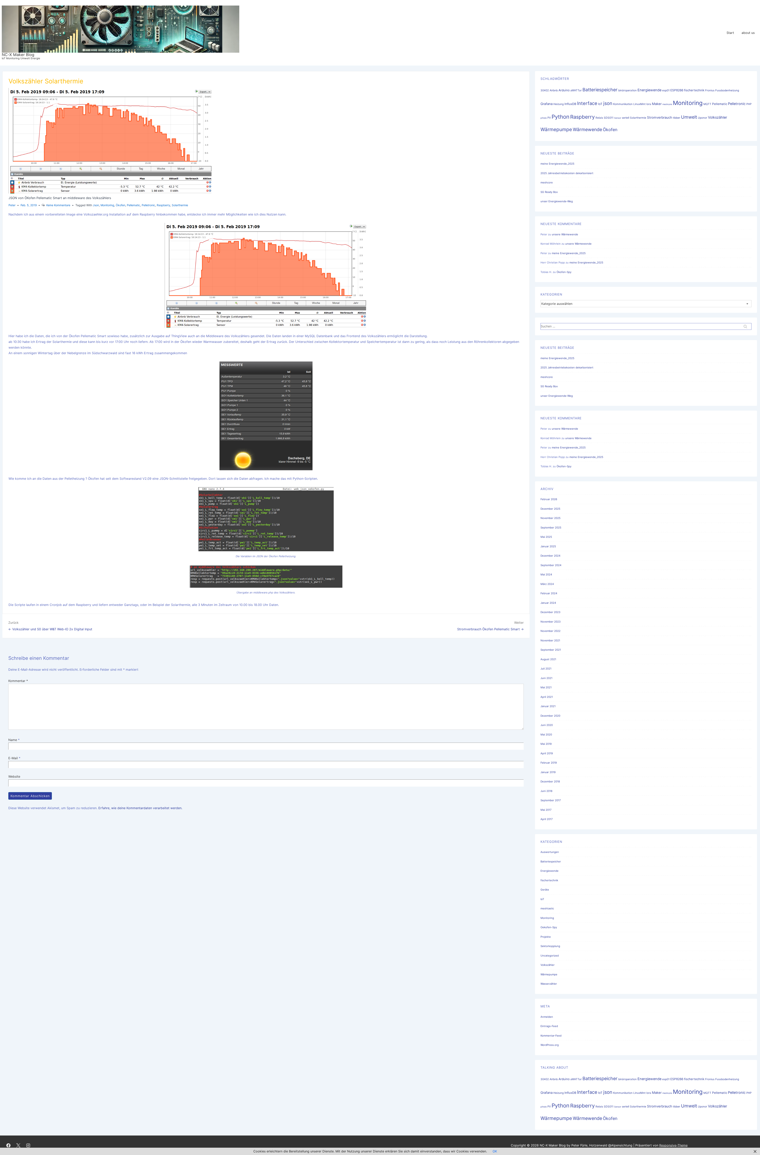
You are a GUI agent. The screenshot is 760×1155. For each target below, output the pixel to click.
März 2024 (547, 584)
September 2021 (551, 649)
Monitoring (107, 205)
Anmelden (547, 1016)
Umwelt (689, 117)
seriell (625, 117)
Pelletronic (148, 205)
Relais (599, 117)
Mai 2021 (546, 687)
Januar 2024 (548, 602)
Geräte (545, 889)
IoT (600, 104)
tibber (676, 117)
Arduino (564, 90)
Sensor (617, 118)
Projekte (546, 936)
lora (648, 104)
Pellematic (133, 205)
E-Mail (13, 758)
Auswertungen (550, 852)
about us (748, 33)
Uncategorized (550, 955)
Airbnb (554, 90)
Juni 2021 (546, 678)
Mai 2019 (546, 743)
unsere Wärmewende (565, 234)
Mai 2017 (546, 809)
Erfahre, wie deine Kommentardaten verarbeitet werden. (140, 808)
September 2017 (551, 800)
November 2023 (550, 621)
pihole (544, 118)
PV (549, 117)
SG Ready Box (549, 192)
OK (495, 1151)
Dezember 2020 (550, 715)
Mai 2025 (546, 536)
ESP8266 (676, 90)
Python (560, 116)
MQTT (707, 104)
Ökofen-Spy (564, 272)
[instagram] (28, 1145)
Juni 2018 (546, 791)
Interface (587, 103)
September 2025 (551, 527)
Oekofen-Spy (549, 927)
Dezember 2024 (550, 555)
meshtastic (547, 908)
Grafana (547, 104)
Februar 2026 (549, 499)
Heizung (558, 104)
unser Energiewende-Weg (557, 201)
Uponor (702, 117)
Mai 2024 (546, 574)
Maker (657, 104)
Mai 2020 (546, 734)
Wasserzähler (549, 983)
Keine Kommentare (58, 205)
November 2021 (550, 640)
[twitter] (18, 1145)
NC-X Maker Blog (18, 54)
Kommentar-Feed (551, 1035)
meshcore (667, 104)
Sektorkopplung (550, 946)
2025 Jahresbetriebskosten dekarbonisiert (567, 173)
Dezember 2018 (550, 781)
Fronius (709, 90)
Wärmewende (587, 129)
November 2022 (550, 630)
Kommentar (18, 681)
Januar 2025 (548, 546)
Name (12, 740)
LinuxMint (639, 104)
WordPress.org (550, 1044)
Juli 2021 (546, 668)
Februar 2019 (549, 762)
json (96, 205)
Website (14, 776)
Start (730, 33)
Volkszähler (717, 117)
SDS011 (608, 117)
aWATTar (576, 90)
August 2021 (548, 659)
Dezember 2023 (550, 612)
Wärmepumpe (556, 129)
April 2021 (547, 696)
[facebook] (8, 1145)
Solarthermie (180, 205)
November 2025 (550, 518)
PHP (748, 104)
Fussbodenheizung (727, 90)
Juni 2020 (547, 725)
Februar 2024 (549, 593)
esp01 (666, 90)
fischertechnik (694, 90)
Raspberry (163, 205)
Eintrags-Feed (549, 1026)
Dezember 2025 (550, 508)
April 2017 (547, 819)
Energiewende (649, 90)
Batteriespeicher (600, 90)
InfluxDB (570, 104)
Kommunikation (623, 104)
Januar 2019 (548, 772)
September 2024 (551, 565)
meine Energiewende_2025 (557, 163)
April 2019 (547, 753)
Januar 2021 (548, 706)
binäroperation (627, 90)
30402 (545, 90)
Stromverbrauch (659, 117)
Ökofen (120, 205)
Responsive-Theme (673, 1145)
